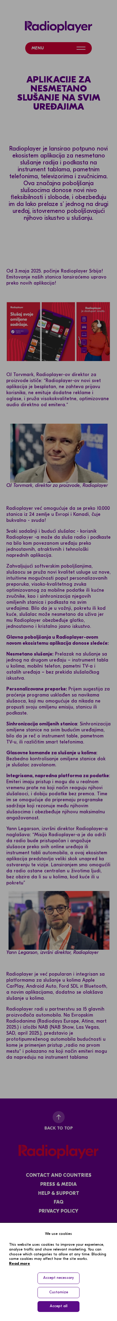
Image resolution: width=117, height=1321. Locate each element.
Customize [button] (58, 1292)
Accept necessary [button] (58, 1278)
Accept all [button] (59, 1306)
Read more (19, 1264)
